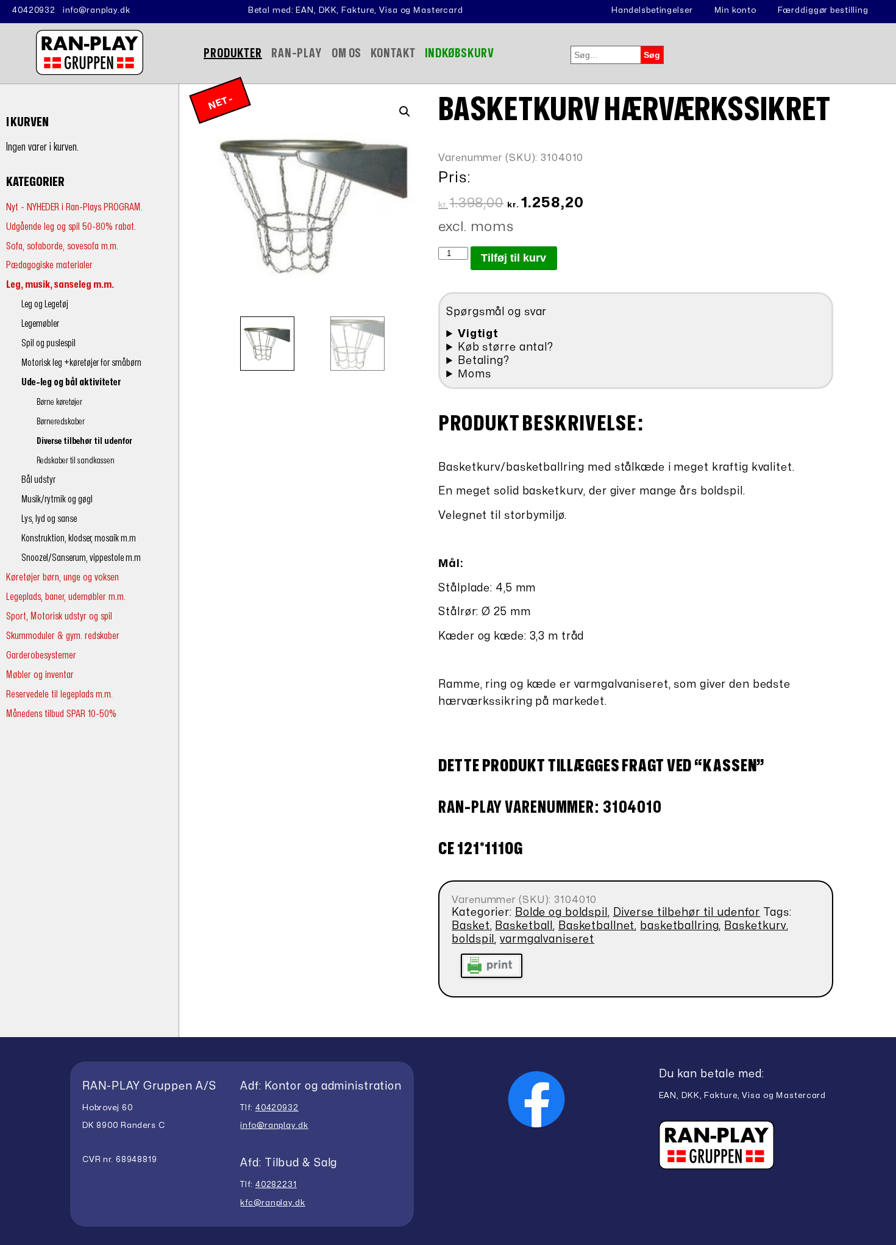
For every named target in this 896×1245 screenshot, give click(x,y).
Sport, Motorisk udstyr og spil (59, 616)
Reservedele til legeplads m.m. (59, 694)
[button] (405, 112)
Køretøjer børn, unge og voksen (62, 577)
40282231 (276, 1184)
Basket (470, 926)
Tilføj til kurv (513, 258)
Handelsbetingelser (652, 10)
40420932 (33, 10)
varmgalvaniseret (547, 939)
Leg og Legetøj (44, 304)
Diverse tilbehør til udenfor (84, 441)
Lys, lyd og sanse (49, 519)
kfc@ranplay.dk (272, 1203)
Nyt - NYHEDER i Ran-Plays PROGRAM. (74, 207)
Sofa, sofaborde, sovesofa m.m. (62, 246)
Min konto (735, 10)
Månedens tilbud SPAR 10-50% (61, 713)
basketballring (679, 926)
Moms (474, 374)
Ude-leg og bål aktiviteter (71, 382)
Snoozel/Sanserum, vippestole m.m (81, 558)
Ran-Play (296, 53)
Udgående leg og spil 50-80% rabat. (71, 226)
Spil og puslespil (48, 343)
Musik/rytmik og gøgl (57, 499)
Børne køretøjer (59, 402)
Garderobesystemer (41, 655)
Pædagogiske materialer (49, 265)
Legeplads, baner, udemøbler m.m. (66, 596)
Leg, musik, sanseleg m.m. (60, 284)
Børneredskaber (61, 422)
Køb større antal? (505, 347)
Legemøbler (40, 324)
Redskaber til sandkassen (76, 461)
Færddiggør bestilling (823, 10)
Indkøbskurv (460, 53)
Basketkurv (755, 926)
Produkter (233, 53)
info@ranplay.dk (96, 10)
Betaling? (484, 360)
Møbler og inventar (40, 674)
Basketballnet (596, 926)
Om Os (346, 53)
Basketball (524, 926)
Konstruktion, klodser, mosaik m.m (78, 538)
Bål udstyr (38, 480)
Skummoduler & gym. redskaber (62, 635)
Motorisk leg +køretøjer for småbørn (81, 363)
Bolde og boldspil (561, 912)
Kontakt (393, 53)
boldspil (473, 939)
